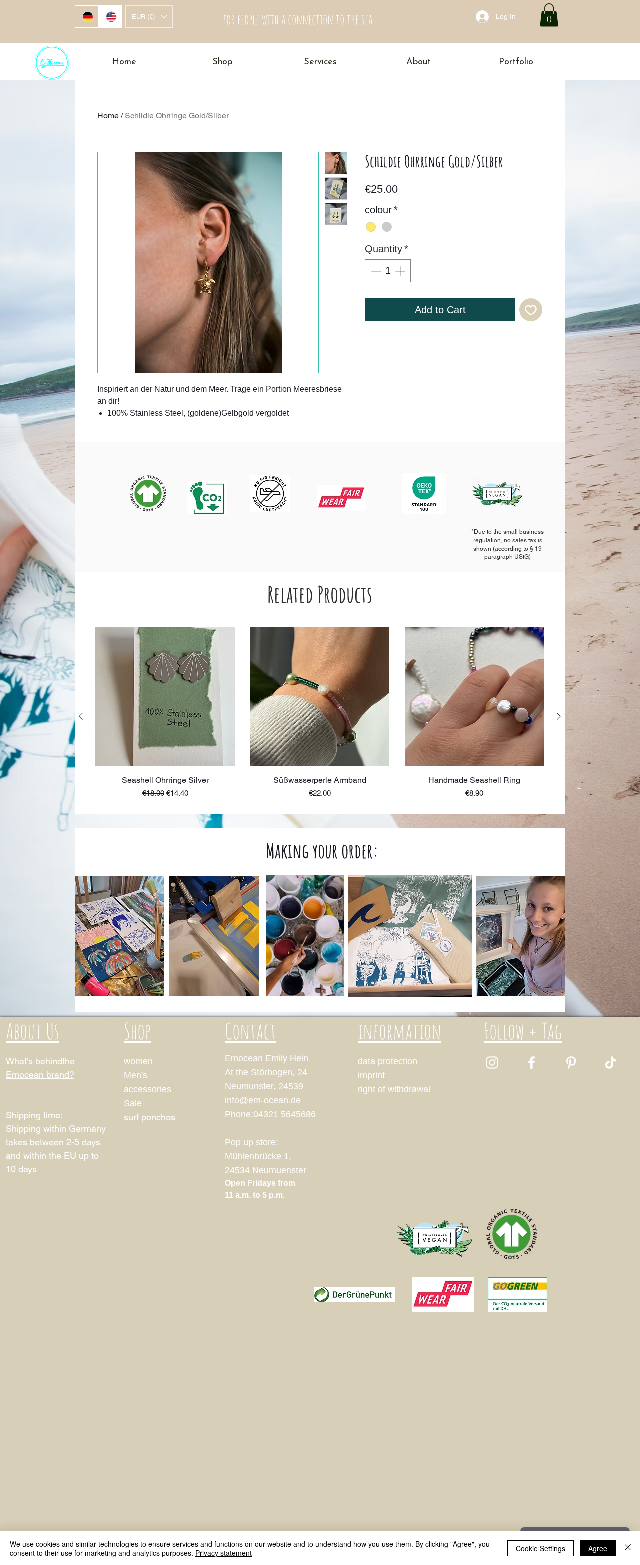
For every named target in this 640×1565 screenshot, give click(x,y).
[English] (110, 16)
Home (108, 115)
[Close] (628, 1548)
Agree (598, 1548)
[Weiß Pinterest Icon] (571, 1062)
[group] (320, 716)
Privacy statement (224, 1553)
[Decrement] (375, 271)
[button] (149, 16)
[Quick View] (165, 696)
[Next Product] (559, 716)
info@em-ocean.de (263, 1100)
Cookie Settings (541, 1548)
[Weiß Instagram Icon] (492, 1062)
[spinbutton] (388, 271)
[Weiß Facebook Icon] (532, 1062)
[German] (87, 16)
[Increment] (401, 271)
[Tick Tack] (610, 1062)
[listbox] (149, 16)
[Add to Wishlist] (531, 309)
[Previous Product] (81, 716)
